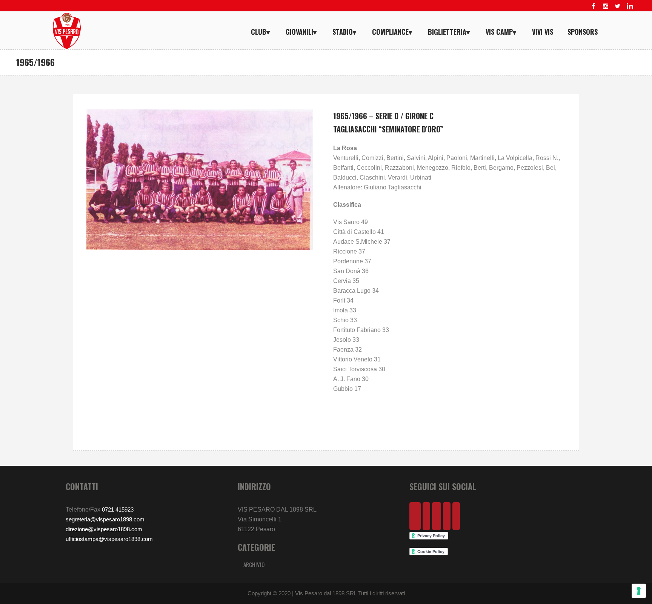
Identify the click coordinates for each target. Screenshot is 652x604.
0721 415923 (118, 509)
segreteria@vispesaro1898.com (105, 519)
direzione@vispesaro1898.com (104, 529)
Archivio (253, 564)
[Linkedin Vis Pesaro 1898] (630, 6)
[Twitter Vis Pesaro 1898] (618, 6)
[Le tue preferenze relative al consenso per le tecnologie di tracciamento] (639, 591)
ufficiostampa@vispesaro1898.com (109, 539)
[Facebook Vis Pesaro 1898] (593, 6)
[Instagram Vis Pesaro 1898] (606, 6)
